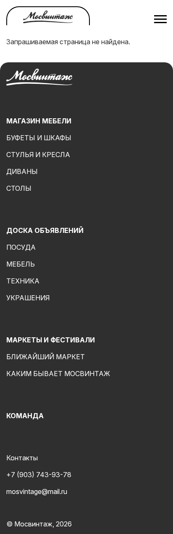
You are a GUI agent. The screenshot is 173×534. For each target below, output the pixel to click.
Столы (18, 188)
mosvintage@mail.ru (36, 491)
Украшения (28, 298)
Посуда (21, 247)
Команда (25, 415)
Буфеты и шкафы (38, 138)
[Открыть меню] (160, 19)
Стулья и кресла (38, 154)
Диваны (22, 171)
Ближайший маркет (45, 356)
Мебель (20, 264)
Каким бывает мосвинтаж (58, 373)
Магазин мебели (38, 121)
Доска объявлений (45, 230)
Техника (22, 281)
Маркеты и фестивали (50, 340)
